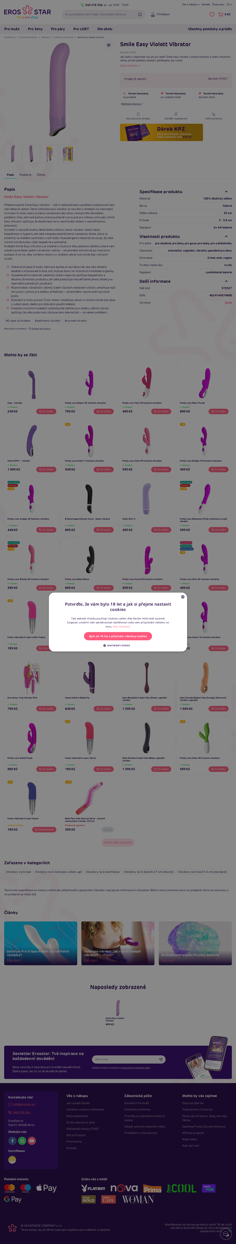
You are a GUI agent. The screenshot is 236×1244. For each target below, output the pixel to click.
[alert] (118, 622)
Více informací (121, 626)
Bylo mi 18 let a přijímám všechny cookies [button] (118, 636)
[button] (118, 645)
